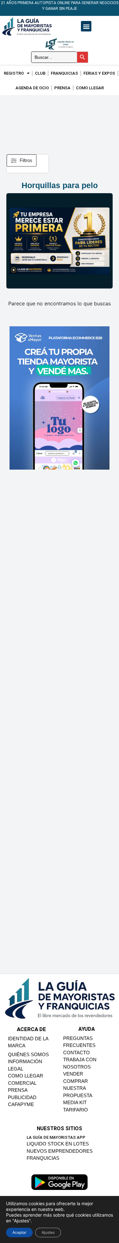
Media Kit (75, 1102)
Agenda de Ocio (32, 87)
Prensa (62, 87)
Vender (73, 1074)
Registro (14, 73)
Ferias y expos (99, 73)
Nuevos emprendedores (60, 1151)
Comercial (22, 1083)
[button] (86, 26)
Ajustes (48, 1232)
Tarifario (75, 1109)
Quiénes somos (28, 1054)
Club (40, 73)
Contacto (76, 1052)
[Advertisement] (59, 122)
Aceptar (19, 1232)
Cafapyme (21, 1104)
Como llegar (90, 87)
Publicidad (22, 1097)
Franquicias (64, 73)
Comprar (75, 1081)
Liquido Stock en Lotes (58, 1143)
